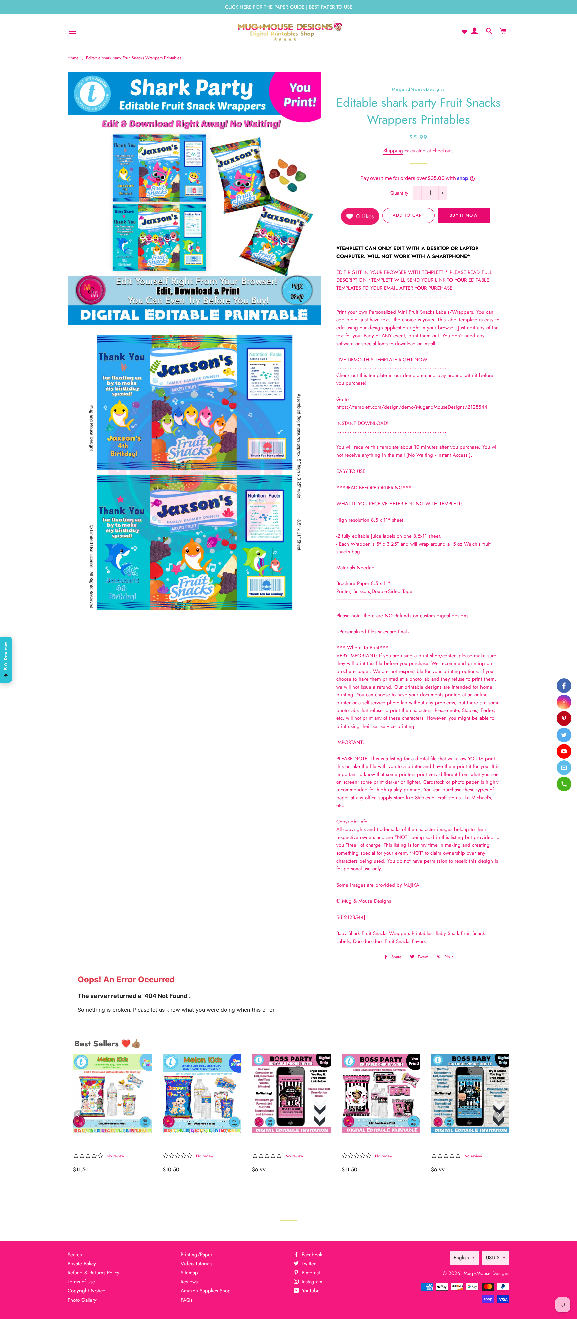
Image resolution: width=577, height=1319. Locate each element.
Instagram (311, 1281)
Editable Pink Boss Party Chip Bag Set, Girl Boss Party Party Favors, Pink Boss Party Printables (375, 1144)
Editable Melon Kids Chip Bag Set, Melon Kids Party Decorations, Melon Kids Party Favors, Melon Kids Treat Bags (109, 1144)
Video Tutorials (196, 1263)
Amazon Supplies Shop (206, 1290)
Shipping (393, 150)
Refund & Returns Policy (93, 1272)
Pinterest (310, 1272)
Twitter (308, 1263)
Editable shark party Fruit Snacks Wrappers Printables (133, 58)
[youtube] (564, 751)
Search (75, 1254)
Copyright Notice (86, 1290)
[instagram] (564, 702)
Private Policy (82, 1263)
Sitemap (189, 1272)
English (461, 1257)
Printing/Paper (196, 1254)
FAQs (186, 1300)
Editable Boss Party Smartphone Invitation (462, 1144)
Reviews (189, 1281)
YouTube (310, 1290)
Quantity (399, 193)
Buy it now (464, 215)
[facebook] (564, 685)
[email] (564, 767)
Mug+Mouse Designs (486, 1273)
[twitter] (564, 735)
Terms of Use (81, 1281)
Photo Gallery (82, 1300)
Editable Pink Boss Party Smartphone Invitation (285, 1144)
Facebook (311, 1254)
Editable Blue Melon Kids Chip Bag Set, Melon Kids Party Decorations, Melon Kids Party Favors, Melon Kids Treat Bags (198, 1144)
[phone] (564, 784)
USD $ (493, 1257)
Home (73, 58)
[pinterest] (564, 718)
